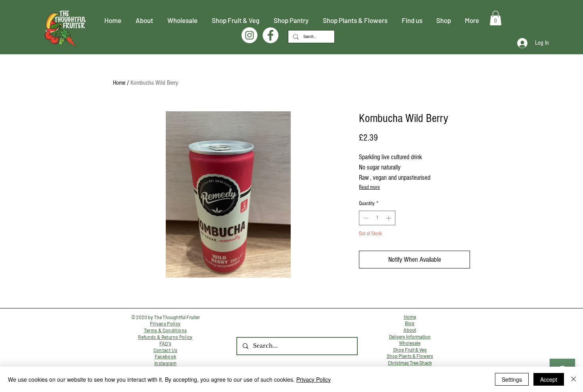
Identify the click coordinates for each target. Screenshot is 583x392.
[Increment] (389, 218)
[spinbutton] (377, 218)
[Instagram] (249, 35)
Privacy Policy (313, 379)
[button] (495, 18)
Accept (548, 379)
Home (119, 82)
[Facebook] (270, 35)
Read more (369, 187)
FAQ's (165, 343)
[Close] (573, 379)
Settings (512, 379)
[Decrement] (365, 218)
